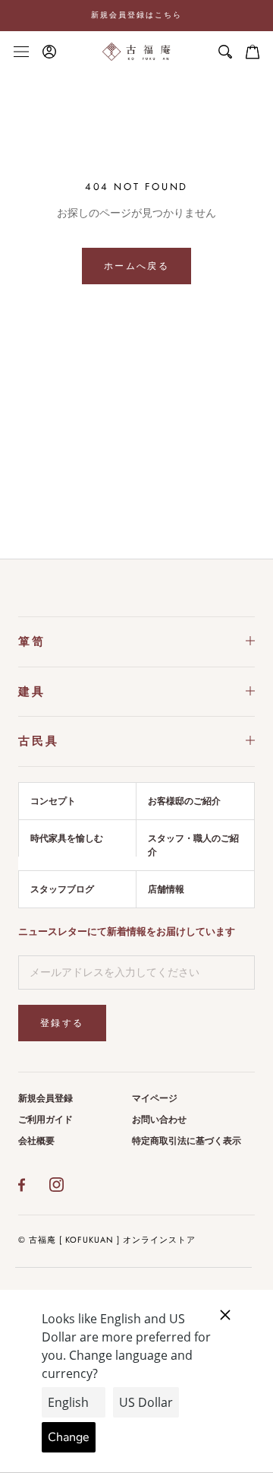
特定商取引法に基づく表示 (186, 1141)
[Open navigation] (21, 51)
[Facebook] (21, 1185)
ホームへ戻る (136, 266)
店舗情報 (166, 889)
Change (68, 1437)
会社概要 (36, 1141)
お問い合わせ (159, 1119)
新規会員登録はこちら (136, 15)
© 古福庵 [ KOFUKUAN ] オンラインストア (107, 1240)
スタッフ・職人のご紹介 (193, 845)
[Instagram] (56, 1185)
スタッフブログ (62, 889)
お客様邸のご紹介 (184, 801)
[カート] (252, 51)
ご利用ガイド (45, 1119)
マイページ (154, 1098)
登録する (62, 1023)
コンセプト (53, 801)
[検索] (225, 52)
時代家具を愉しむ (66, 838)
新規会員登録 (45, 1098)
